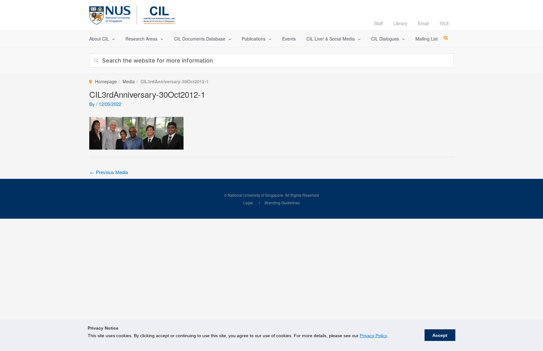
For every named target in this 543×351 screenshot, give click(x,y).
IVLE (444, 23)
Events (289, 39)
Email (423, 23)
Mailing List (426, 39)
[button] (112, 39)
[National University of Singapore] (109, 14)
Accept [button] (439, 335)
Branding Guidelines (282, 202)
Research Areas (141, 39)
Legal (248, 202)
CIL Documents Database (199, 39)
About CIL (99, 39)
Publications (254, 39)
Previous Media (109, 172)
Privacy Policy (373, 335)
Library (400, 23)
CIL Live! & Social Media (330, 39)
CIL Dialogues (385, 39)
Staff (378, 23)
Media (129, 81)
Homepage (106, 81)
